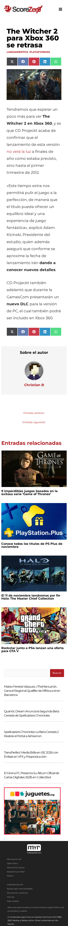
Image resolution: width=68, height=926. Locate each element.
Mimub (10, 897)
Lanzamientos (17, 51)
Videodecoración (15, 884)
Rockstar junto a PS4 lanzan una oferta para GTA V (32, 649)
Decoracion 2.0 (14, 859)
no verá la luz (19, 151)
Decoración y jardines (17, 893)
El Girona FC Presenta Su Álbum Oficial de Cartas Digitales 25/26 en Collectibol (31, 775)
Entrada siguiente (33, 422)
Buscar (57, 672)
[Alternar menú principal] (60, 9)
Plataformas (39, 51)
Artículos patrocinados (18, 907)
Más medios (13, 901)
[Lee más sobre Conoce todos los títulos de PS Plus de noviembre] (33, 521)
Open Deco (12, 863)
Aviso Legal (46, 907)
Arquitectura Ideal (16, 871)
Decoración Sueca (15, 867)
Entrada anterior (33, 412)
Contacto (35, 907)
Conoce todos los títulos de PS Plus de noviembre (31, 545)
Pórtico (10, 876)
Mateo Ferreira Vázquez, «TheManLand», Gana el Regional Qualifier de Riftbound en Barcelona (32, 691)
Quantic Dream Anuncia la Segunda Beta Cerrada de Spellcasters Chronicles (31, 713)
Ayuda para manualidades (19, 888)
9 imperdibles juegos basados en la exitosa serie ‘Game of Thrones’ (29, 492)
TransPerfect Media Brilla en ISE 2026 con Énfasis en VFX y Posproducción (31, 754)
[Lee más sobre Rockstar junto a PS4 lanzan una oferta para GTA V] (33, 625)
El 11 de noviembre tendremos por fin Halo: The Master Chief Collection (30, 597)
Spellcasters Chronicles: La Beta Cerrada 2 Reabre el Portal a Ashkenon (31, 734)
